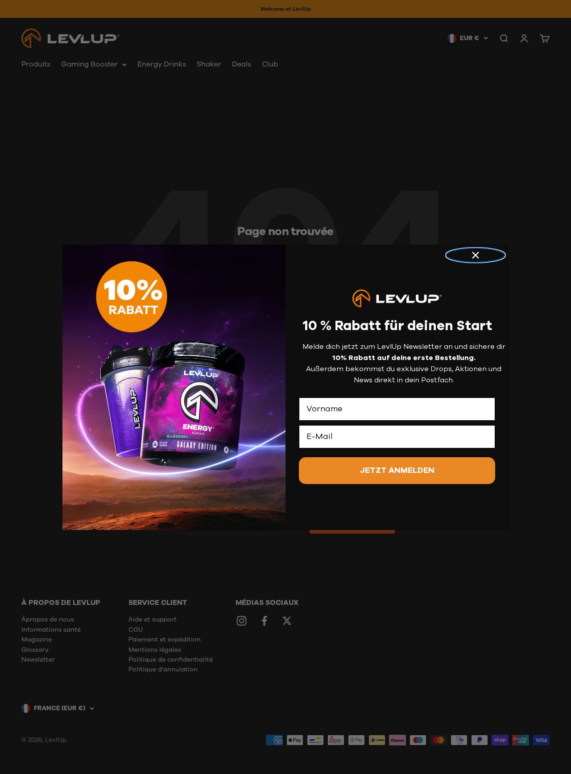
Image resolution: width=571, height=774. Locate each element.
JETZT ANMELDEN (397, 470)
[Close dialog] (475, 255)
